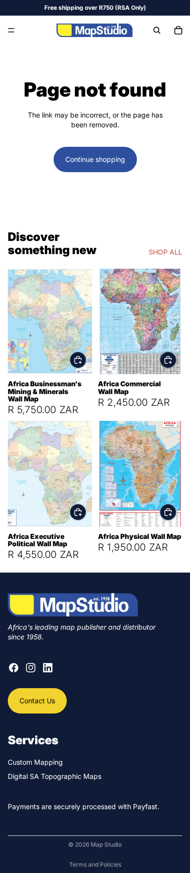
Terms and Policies (95, 864)
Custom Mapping (35, 761)
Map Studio (106, 844)
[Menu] (11, 30)
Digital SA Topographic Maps (54, 776)
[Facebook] (13, 668)
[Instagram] (31, 668)
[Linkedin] (48, 668)
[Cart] (178, 30)
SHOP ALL (165, 252)
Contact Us (37, 700)
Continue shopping (95, 159)
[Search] (157, 30)
